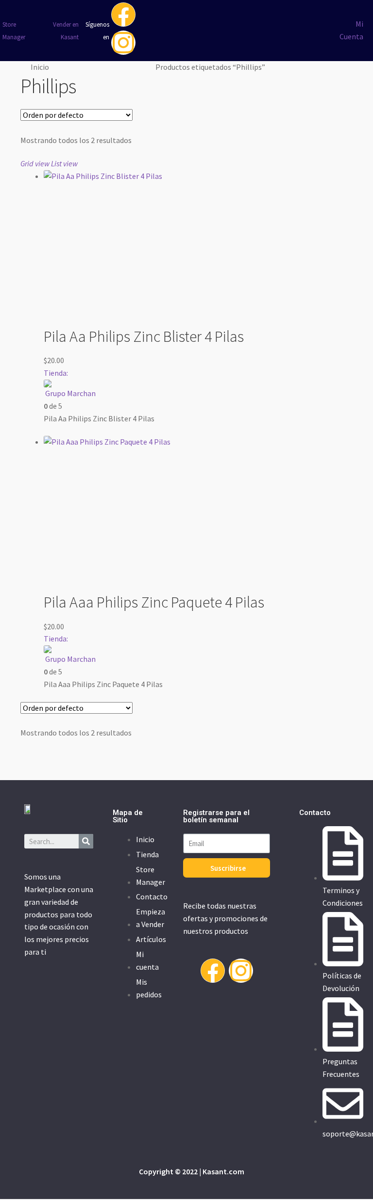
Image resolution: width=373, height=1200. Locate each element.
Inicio (40, 67)
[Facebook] (123, 14)
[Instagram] (123, 43)
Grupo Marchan (70, 393)
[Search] (86, 841)
